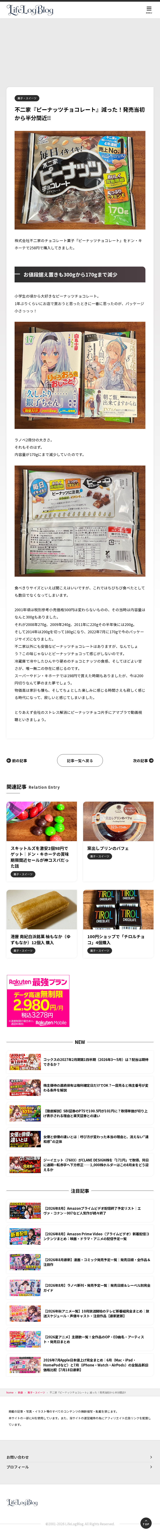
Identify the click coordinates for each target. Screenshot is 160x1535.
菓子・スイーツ (27, 98)
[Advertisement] (80, 49)
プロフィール (17, 1466)
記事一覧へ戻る (80, 760)
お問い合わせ (17, 1457)
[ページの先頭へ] (146, 1523)
